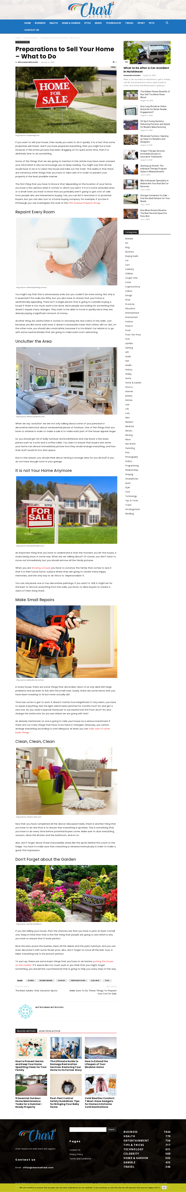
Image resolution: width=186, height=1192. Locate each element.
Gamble (129, 343)
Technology (113, 23)
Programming (132, 465)
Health (54, 23)
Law (127, 404)
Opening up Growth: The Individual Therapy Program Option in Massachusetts (153, 169)
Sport (141, 23)
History (128, 369)
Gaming (129, 347)
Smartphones (131, 478)
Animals (129, 238)
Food (127, 330)
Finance (129, 325)
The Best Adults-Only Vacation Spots (36, 990)
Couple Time (131, 277)
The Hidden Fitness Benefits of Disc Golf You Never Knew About (155, 94)
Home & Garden (71, 23)
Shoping (129, 474)
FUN (127, 339)
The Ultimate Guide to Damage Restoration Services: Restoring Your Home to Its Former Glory (66, 1066)
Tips (107, 980)
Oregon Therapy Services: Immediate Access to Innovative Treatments (152, 154)
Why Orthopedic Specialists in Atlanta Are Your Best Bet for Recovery (154, 183)
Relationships (131, 470)
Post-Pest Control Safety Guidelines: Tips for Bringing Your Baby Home (64, 1103)
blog (127, 247)
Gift (127, 352)
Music (98, 23)
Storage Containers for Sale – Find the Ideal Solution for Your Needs (155, 198)
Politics (128, 461)
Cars (127, 264)
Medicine (129, 426)
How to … (130, 387)
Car (126, 62)
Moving (129, 435)
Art (126, 243)
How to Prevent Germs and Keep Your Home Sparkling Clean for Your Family (31, 1066)
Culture (128, 291)
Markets (129, 422)
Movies (128, 430)
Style (87, 23)
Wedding (129, 513)
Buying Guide (131, 256)
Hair (127, 360)
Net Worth (130, 443)
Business (40, 23)
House (61, 980)
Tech (127, 491)
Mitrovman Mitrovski (28, 62)
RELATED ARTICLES (26, 1031)
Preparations (78, 980)
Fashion (129, 321)
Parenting (130, 448)
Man (127, 417)
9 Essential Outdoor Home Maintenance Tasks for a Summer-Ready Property (28, 1103)
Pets (151, 23)
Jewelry (128, 395)
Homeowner (46, 980)
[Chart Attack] (93, 9)
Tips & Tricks (131, 500)
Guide (128, 356)
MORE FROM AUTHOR (49, 1031)
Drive (127, 299)
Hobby (128, 373)
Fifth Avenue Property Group (84, 202)
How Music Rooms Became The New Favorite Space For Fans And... (153, 213)
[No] (182, 1187)
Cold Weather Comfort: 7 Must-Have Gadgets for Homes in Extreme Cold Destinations (100, 1103)
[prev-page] (17, 1113)
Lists (127, 413)
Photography (131, 456)
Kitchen (129, 400)
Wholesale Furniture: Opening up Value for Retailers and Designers (154, 139)
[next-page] (22, 1113)
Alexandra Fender (132, 75)
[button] (167, 23)
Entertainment (132, 312)
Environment (131, 317)
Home (18, 38)
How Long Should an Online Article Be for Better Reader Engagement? (153, 109)
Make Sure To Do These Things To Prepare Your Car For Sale (93, 992)
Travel (129, 23)
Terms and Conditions (80, 1158)
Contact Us (31, 30)
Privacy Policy (76, 1154)
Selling (95, 980)
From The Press (133, 334)
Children (129, 273)
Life (127, 408)
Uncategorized (132, 509)
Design (128, 295)
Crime (128, 282)
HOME (27, 23)
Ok (164, 1187)
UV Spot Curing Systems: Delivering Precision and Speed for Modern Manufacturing (155, 124)
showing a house (41, 567)
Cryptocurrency (132, 286)
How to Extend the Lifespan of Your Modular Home (96, 1064)
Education (130, 308)
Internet (129, 391)
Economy (129, 304)
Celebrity (129, 269)
